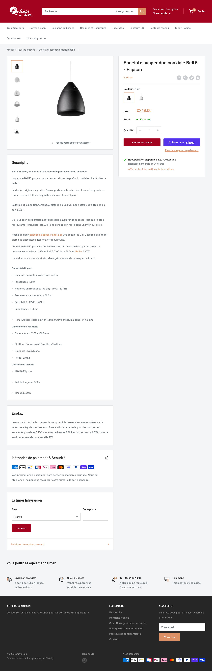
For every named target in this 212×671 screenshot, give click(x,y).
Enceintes (118, 27)
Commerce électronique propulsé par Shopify (30, 658)
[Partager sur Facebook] (179, 77)
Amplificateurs (15, 27)
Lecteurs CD (137, 27)
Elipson (128, 77)
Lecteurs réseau (159, 27)
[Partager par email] (198, 77)
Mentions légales (119, 617)
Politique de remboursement (27, 544)
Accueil (10, 49)
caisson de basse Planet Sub (46, 234)
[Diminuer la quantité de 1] (140, 130)
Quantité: (129, 130)
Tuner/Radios (183, 27)
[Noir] (129, 98)
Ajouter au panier (142, 142)
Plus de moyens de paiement (181, 150)
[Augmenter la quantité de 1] (157, 130)
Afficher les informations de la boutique (151, 169)
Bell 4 (78, 251)
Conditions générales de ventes (127, 623)
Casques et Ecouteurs (93, 27)
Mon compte (160, 13)
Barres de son (38, 27)
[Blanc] (141, 98)
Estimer (21, 527)
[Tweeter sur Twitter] (191, 77)
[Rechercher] (142, 11)
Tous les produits (26, 49)
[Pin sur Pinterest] (185, 77)
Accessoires (14, 38)
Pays (14, 509)
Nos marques (34, 38)
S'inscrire (169, 637)
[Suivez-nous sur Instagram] (84, 660)
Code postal (90, 509)
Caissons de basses (63, 27)
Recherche (115, 612)
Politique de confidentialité (125, 633)
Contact (114, 639)
